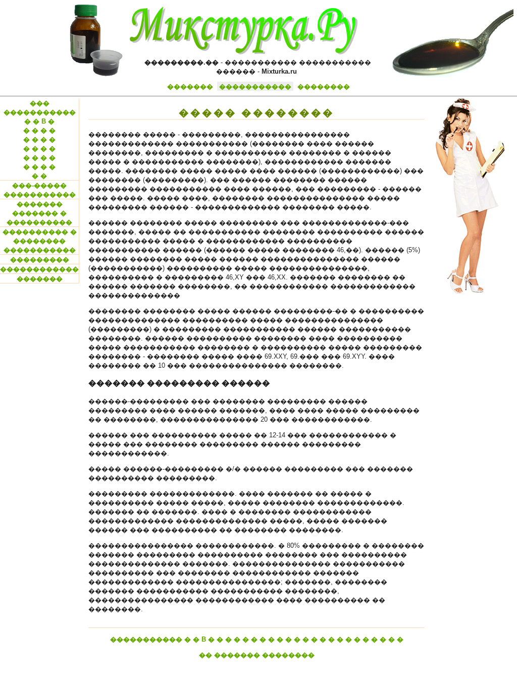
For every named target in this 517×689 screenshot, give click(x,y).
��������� (39, 259)
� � (39, 176)
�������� (323, 86)
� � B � (39, 121)
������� (190, 86)
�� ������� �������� (257, 655)
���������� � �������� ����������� (40, 241)
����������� (255, 86)
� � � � (39, 130)
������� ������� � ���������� (39, 213)
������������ (39, 269)
